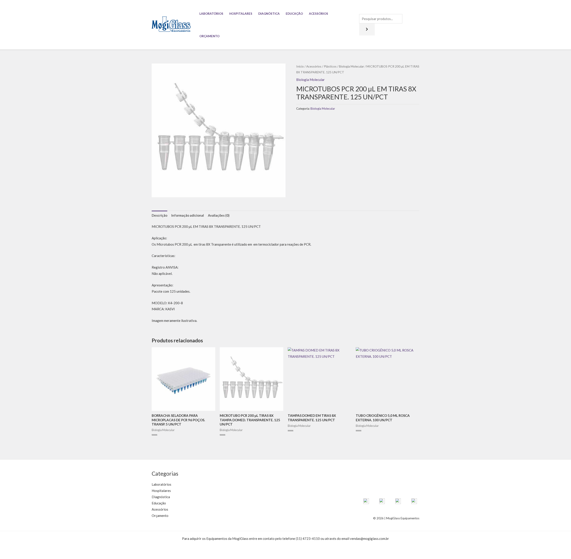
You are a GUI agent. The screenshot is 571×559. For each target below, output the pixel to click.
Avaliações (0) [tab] (219, 215)
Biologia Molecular (351, 66)
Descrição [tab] (159, 215)
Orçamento (209, 36)
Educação (294, 13)
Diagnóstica (269, 13)
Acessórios (318, 13)
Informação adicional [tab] (187, 215)
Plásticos (330, 66)
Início (300, 66)
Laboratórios (211, 13)
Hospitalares (240, 13)
